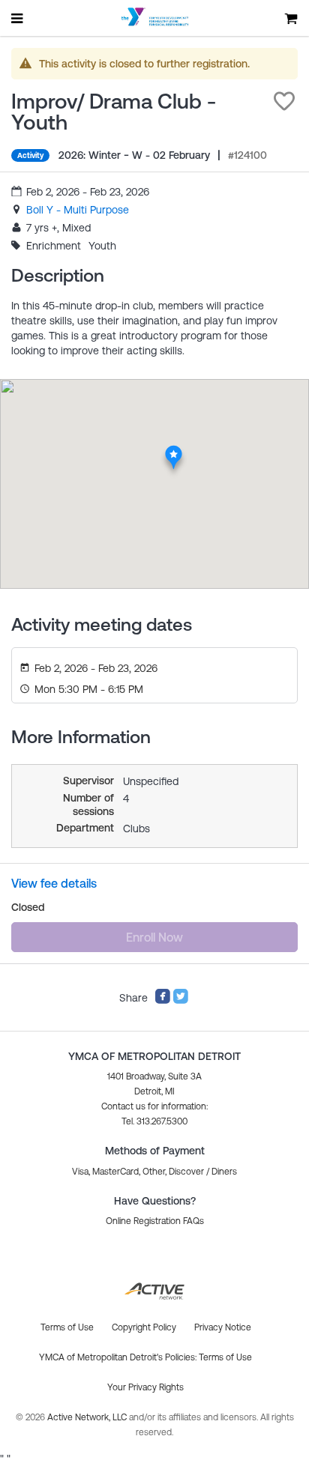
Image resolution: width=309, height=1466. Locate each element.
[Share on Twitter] (181, 1001)
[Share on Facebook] (163, 1001)
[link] (77, 210)
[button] (284, 101)
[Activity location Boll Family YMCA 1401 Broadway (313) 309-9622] (174, 449)
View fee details (54, 883)
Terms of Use (225, 1357)
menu (18, 18)
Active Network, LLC (88, 1417)
